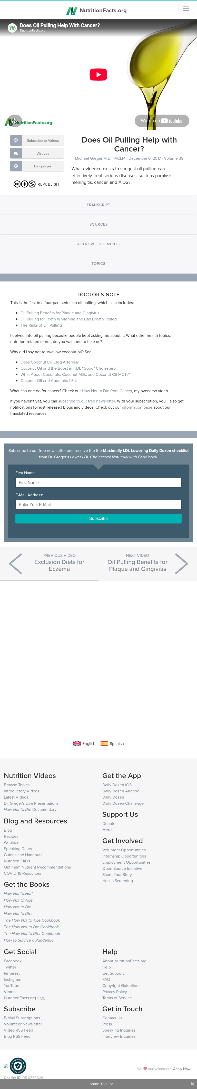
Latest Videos (16, 797)
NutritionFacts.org (102, 10)
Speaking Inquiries (118, 1030)
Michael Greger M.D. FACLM (100, 158)
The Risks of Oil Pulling (41, 325)
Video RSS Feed (18, 1030)
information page (137, 407)
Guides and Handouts (23, 855)
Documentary (30, 809)
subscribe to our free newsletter (86, 401)
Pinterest (12, 973)
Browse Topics (16, 785)
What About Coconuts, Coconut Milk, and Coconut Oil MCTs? (75, 374)
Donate (108, 823)
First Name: (26, 473)
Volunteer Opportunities (124, 850)
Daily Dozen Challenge (123, 803)
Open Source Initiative (122, 868)
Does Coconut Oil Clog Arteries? (49, 362)
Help (106, 967)
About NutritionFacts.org (124, 961)
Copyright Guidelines (121, 985)
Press (107, 1024)
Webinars (12, 842)
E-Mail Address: (30, 495)
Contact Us (112, 1018)
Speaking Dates (18, 848)
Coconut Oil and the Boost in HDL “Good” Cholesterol (69, 368)
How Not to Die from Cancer (107, 391)
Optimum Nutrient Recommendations (37, 867)
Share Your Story (117, 874)
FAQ (106, 979)
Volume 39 (173, 158)
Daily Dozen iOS (117, 785)
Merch (108, 829)
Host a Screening (117, 880)
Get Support (113, 973)
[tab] (98, 205)
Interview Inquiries (118, 1036)
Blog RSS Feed (17, 1036)
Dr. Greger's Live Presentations (31, 803)
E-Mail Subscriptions (22, 1018)
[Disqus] (98, 653)
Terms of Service (117, 998)
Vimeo (10, 991)
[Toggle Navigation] (186, 9)
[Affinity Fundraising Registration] (18, 1065)
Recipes (11, 836)
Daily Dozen (113, 797)
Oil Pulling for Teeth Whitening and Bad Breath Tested (69, 319)
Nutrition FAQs (17, 861)
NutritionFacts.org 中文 (24, 998)
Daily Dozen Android (121, 791)
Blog (8, 830)
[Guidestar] (6, 1065)
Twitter (10, 967)
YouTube (11, 985)
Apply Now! (182, 1068)
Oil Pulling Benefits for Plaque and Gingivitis (60, 313)
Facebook (13, 961)
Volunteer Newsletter (23, 1024)
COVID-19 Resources (22, 873)
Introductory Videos (21, 791)
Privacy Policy (114, 991)
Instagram (12, 979)
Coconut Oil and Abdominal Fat (49, 380)
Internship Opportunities (124, 856)
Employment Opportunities (126, 862)
